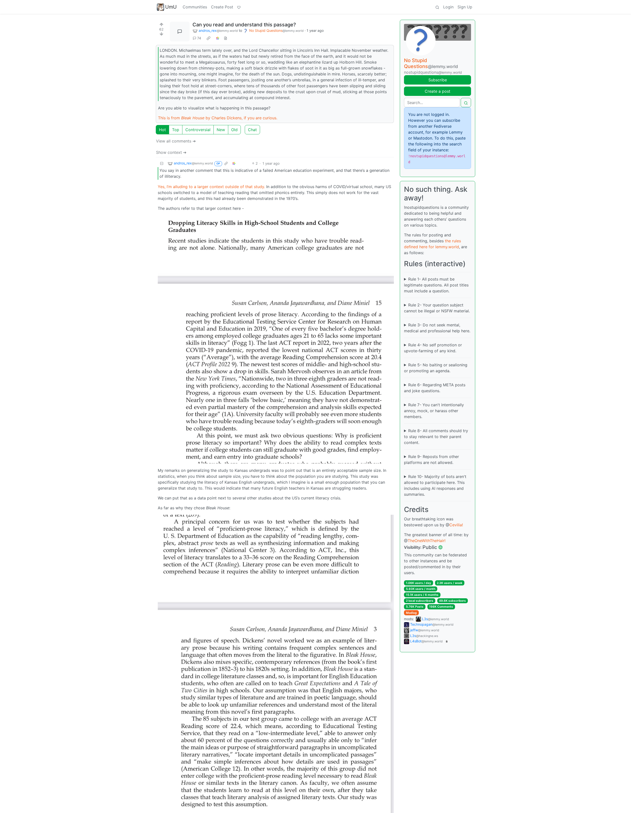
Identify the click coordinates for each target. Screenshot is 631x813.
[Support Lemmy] (239, 7)
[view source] (225, 38)
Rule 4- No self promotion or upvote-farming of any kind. (433, 347)
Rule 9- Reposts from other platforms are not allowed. (431, 459)
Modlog (411, 613)
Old (234, 129)
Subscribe (437, 79)
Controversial (197, 129)
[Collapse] (162, 163)
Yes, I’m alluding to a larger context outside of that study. (211, 186)
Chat (252, 129)
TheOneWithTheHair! (426, 540)
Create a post (437, 91)
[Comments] (180, 31)
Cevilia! (456, 524)
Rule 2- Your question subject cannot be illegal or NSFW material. (437, 307)
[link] (208, 38)
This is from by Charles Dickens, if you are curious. (217, 117)
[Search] (437, 7)
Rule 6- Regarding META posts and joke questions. (434, 387)
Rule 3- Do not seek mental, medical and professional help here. (437, 327)
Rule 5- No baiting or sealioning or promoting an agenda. (435, 367)
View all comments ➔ (176, 141)
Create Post (222, 6)
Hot (162, 129)
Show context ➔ (171, 152)
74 (199, 38)
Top (175, 129)
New (221, 129)
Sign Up (464, 6)
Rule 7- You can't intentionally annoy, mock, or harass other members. (434, 410)
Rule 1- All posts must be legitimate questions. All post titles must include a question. (436, 285)
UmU (171, 7)
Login (448, 6)
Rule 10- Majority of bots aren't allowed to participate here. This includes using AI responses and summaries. (435, 485)
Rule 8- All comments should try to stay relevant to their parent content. (436, 436)
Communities (195, 6)
